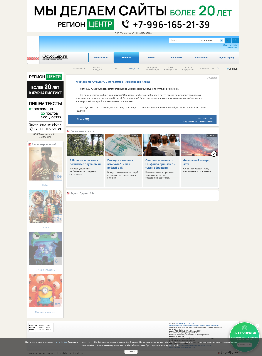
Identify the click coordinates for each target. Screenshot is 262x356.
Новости (126, 57)
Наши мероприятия (170, 68)
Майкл (52, 180)
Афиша (151, 57)
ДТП (116, 68)
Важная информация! (188, 68)
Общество (134, 68)
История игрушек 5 (48, 264)
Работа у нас (101, 57)
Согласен (131, 352)
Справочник (201, 57)
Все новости (79, 68)
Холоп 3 (51, 222)
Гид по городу (226, 57)
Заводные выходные (97, 68)
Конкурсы (176, 57)
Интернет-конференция (152, 68)
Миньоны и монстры (47, 307)
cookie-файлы (60, 342)
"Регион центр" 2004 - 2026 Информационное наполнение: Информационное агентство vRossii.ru (194, 325)
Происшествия (207, 68)
